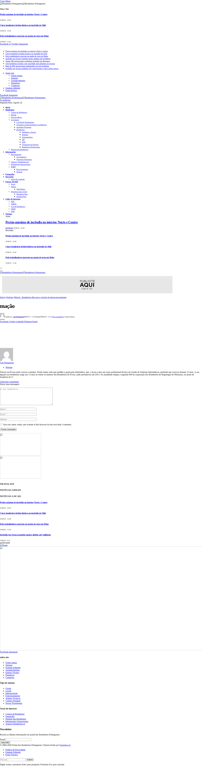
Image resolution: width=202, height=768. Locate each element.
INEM (13, 209)
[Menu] (1, 268)
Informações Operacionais (20, 164)
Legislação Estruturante (25, 122)
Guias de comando (18, 179)
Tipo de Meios (16, 117)
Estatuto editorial (12, 88)
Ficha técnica (11, 90)
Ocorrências (5, 100)
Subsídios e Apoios (29, 132)
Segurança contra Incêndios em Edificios (31, 125)
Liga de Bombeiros (18, 206)
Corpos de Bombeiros (19, 112)
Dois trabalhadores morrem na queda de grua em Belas (24, 36)
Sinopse (14, 78)
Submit (30, 760)
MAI (12, 202)
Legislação (15, 120)
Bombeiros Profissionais (31, 147)
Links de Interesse (12, 199)
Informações (10, 152)
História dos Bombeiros (19, 150)
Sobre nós (9, 73)
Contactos (15, 85)
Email (2, 739)
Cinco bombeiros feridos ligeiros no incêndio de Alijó (23, 25)
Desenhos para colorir (19, 192)
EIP (23, 140)
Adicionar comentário (9, 382)
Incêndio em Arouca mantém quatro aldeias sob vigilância (27, 59)
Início (7, 107)
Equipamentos (27, 137)
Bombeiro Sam (21, 194)
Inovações (9, 177)
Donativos (15, 83)
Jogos (13, 184)
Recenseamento (22, 169)
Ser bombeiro (21, 157)
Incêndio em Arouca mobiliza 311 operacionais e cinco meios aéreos (31, 69)
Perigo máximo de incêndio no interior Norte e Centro (23, 14)
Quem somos (16, 75)
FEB (23, 142)
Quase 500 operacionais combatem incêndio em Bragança (27, 61)
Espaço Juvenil (11, 182)
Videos (13, 187)
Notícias (8, 214)
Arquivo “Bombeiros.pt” (20, 162)
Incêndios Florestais (23, 127)
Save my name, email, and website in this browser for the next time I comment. (37, 424)
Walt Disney (21, 189)
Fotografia (9, 174)
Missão (13, 115)
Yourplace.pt (64, 745)
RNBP (13, 167)
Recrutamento (16, 154)
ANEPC (14, 204)
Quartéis (25, 135)
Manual (19, 172)
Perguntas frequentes (24, 159)
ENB (13, 211)
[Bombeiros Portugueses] (22, 97)
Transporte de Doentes (30, 145)
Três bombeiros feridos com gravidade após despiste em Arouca (30, 64)
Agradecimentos (18, 80)
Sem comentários (57, 317)
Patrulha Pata (21, 197)
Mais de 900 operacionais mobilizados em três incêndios (27, 66)
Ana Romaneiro (18, 317)
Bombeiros (9, 110)
